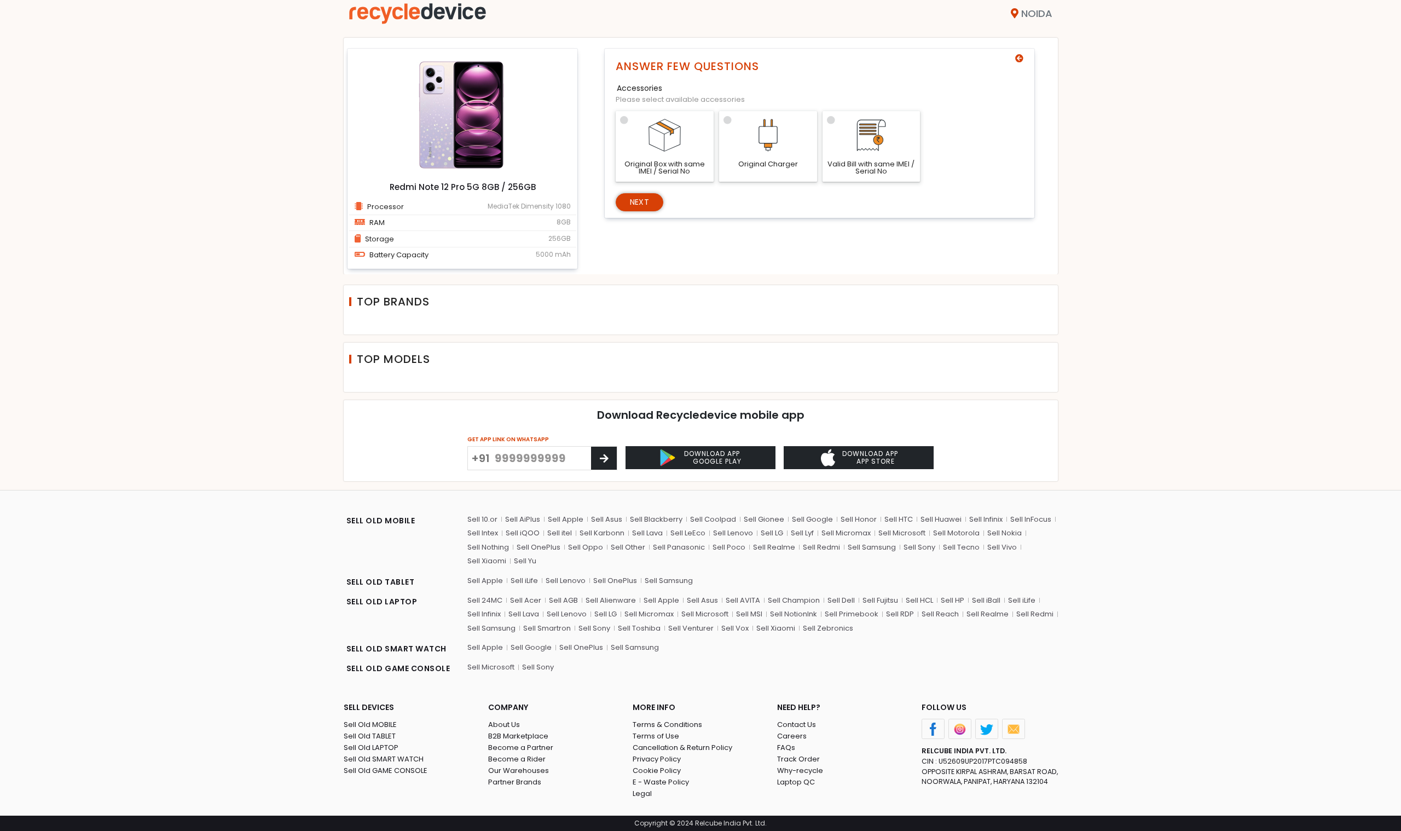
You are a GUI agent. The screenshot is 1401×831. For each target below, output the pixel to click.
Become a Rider (517, 759)
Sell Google (812, 519)
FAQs (786, 747)
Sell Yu (525, 561)
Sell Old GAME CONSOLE (385, 770)
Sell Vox (735, 628)
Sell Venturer (691, 628)
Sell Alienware (611, 600)
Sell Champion (794, 600)
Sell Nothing (488, 547)
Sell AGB (563, 600)
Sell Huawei (941, 519)
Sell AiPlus (522, 519)
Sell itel (559, 533)
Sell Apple (565, 519)
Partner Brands (514, 782)
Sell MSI (749, 614)
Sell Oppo (585, 547)
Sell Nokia (1004, 533)
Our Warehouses (518, 770)
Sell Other (628, 547)
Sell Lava (647, 533)
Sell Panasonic (679, 547)
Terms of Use (656, 736)
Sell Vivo (1002, 547)
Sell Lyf (802, 533)
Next (639, 202)
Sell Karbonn (602, 533)
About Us (504, 724)
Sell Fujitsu (880, 600)
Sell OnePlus (538, 547)
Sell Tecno (961, 547)
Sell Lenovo (733, 533)
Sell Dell (841, 600)
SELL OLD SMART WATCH (396, 648)
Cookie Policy (657, 770)
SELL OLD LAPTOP (382, 601)
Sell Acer (525, 600)
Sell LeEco (687, 533)
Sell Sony (919, 547)
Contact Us (796, 724)
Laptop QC (796, 782)
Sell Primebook (851, 614)
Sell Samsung (872, 547)
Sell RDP (900, 614)
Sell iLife (524, 580)
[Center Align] (604, 458)
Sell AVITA (743, 600)
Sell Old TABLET (370, 736)
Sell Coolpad (713, 519)
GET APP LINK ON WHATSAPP (508, 439)
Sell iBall (986, 600)
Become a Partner (520, 747)
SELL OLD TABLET (380, 581)
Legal (642, 793)
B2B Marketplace (518, 736)
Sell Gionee (764, 519)
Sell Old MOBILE (370, 724)
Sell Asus (606, 519)
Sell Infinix (986, 519)
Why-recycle (800, 770)
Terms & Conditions (667, 724)
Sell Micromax (846, 533)
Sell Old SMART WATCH (384, 759)
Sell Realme (774, 547)
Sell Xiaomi (486, 561)
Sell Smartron (547, 628)
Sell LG (772, 533)
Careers (792, 736)
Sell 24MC (484, 600)
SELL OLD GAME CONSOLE (398, 668)
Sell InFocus (1030, 519)
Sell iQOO (523, 533)
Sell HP (952, 600)
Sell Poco (729, 547)
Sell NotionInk (793, 614)
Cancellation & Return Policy (682, 747)
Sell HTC (898, 519)
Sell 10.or (482, 519)
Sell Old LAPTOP (371, 747)
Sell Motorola (956, 533)
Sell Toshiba (639, 628)
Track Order (798, 759)
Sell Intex (482, 533)
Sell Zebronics (828, 628)
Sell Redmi (821, 547)
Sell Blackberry (656, 519)
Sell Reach (940, 614)
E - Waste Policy (661, 782)
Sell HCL (919, 600)
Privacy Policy (657, 759)
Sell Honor (859, 519)
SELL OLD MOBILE (380, 520)
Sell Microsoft (901, 533)
